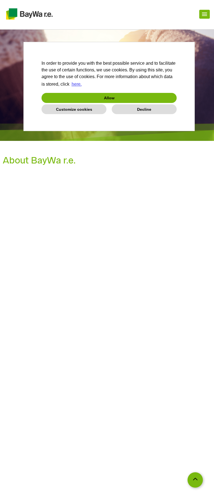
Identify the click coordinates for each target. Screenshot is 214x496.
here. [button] (77, 84)
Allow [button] (109, 98)
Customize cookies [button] (74, 109)
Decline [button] (144, 109)
